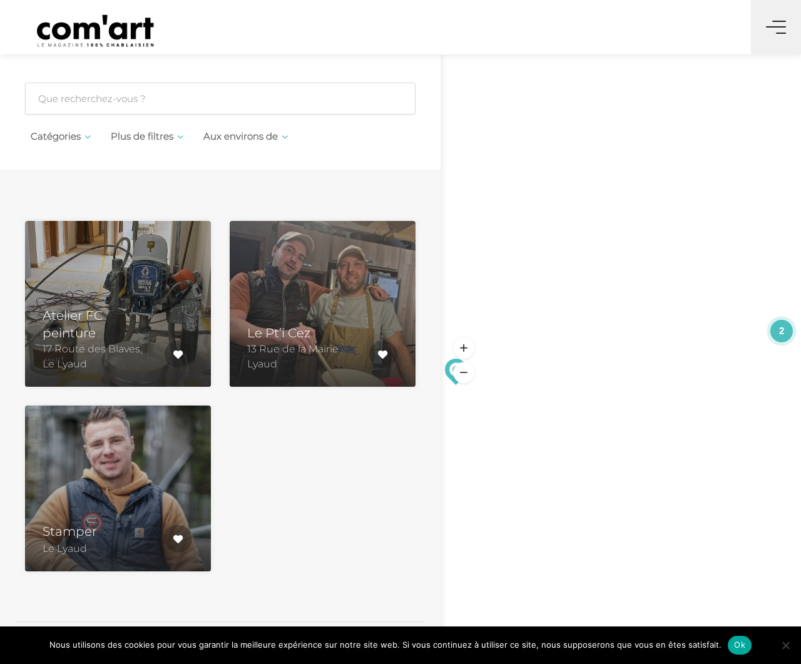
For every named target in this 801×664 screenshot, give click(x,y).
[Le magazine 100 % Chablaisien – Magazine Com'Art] (95, 30)
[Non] (785, 645)
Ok (739, 645)
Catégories (56, 136)
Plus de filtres (142, 136)
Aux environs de (240, 136)
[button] (463, 348)
